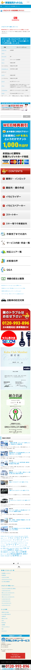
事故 (1, 548)
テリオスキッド (5, 69)
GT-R (8, 536)
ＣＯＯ (3, 93)
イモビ (10, 538)
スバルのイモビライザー (6, 598)
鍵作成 (13, 554)
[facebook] (18, 563)
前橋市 (4, 548)
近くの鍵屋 (21, 551)
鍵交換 (8, 554)
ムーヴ (3, 75)
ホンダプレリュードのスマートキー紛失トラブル (19, 501)
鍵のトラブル (3, 554)
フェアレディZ (14, 546)
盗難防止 (10, 550)
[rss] (19, 566)
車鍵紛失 (13, 552)
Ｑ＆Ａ (3, 620)
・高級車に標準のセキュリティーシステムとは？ (11, 291)
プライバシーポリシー (6, 626)
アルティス (4, 50)
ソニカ (3, 59)
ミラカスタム (4, 90)
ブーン (3, 85)
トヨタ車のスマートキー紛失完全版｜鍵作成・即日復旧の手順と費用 (19, 463)
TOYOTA (26, 536)
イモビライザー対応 (5, 577)
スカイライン (21, 543)
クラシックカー (4, 543)
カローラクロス (19, 541)
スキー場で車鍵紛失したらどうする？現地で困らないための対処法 (19, 529)
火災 (1, 550)
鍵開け (25, 554)
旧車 (28, 548)
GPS (6, 536)
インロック (18, 539)
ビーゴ (3, 81)
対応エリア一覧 (4, 618)
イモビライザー (21, 537)
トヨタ (3, 546)
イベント (5, 538)
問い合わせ (4, 622)
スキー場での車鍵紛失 (6, 581)
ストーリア (4, 56)
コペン (3, 53)
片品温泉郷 (5, 550)
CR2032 (2, 536)
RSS (2, 628)
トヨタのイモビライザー (6, 590)
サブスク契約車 (14, 543)
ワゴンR (28, 546)
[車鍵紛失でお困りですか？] (12, 2)
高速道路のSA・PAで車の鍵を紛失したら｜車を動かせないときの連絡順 (19, 453)
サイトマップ (4, 630)
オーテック (13, 541)
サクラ (9, 543)
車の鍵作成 (4, 575)
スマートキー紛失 (23, 545)
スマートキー (12, 544)
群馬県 (17, 550)
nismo (22, 536)
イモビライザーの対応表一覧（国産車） (9, 588)
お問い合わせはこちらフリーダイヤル (15, 656)
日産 (24, 548)
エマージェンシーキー (6, 541)
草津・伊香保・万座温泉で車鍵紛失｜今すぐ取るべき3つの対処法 (19, 520)
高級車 (20, 555)
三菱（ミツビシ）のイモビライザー (8, 596)
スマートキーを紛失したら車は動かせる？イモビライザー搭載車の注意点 (19, 510)
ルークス (24, 546)
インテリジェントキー (6, 540)
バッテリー (8, 546)
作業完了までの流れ (5, 612)
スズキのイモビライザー (6, 605)
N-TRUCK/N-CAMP (17, 536)
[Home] (2, 7)
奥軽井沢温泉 (12, 548)
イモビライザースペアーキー (7, 579)
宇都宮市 (17, 548)
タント (3, 62)
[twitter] (14, 563)
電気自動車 (7, 555)
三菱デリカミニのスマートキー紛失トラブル (19, 490)
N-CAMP (11, 536)
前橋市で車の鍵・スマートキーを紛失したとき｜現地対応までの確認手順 (19, 443)
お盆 (2, 538)
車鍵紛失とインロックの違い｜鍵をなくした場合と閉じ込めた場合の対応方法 (19, 473)
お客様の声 (4, 616)
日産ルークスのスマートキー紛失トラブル (18, 482)
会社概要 (3, 624)
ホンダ (19, 546)
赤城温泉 (20, 550)
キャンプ (24, 541)
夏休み (7, 548)
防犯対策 (2, 555)
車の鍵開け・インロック (6, 573)
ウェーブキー (26, 540)
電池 (11, 555)
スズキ (26, 543)
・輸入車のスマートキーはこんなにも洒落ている (11, 285)
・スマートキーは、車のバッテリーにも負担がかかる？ (12, 293)
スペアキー (3, 545)
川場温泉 (21, 548)
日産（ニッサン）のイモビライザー (8, 592)
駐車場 (16, 555)
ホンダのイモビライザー (6, 594)
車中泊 (9, 552)
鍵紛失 (19, 553)
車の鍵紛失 (4, 552)
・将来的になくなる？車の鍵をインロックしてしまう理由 (13, 288)
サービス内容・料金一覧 (6, 614)
